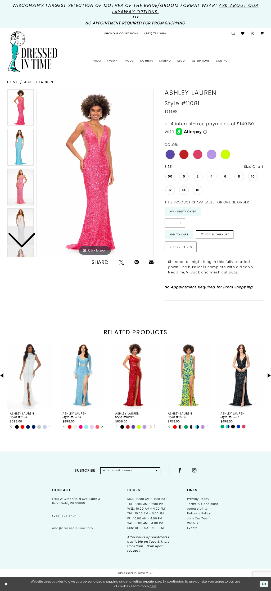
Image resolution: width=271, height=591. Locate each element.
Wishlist (193, 523)
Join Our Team (199, 518)
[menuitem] (121, 34)
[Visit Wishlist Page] (243, 33)
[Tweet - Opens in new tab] (121, 262)
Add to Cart (178, 234)
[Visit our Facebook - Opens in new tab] (180, 470)
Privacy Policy (198, 499)
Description (180, 247)
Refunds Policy (199, 513)
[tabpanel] (95, 173)
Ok (264, 583)
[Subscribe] (156, 470)
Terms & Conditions (203, 504)
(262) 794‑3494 (64, 516)
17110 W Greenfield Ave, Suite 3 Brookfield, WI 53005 (76, 501)
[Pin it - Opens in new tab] (136, 262)
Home (12, 82)
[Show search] (233, 33)
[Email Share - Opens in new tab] (151, 262)
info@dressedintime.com (72, 528)
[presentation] (30, 375)
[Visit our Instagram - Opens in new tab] (194, 470)
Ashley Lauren (38, 82)
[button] (252, 33)
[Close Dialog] (6, 584)
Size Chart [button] (254, 166)
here (153, 586)
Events (192, 528)
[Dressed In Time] (32, 52)
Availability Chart (183, 211)
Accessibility (197, 508)
